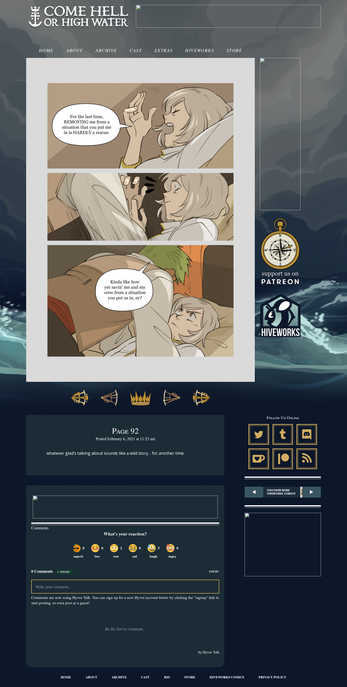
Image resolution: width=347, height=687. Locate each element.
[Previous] (109, 398)
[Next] (172, 398)
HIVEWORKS (199, 50)
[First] (79, 398)
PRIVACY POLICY (272, 677)
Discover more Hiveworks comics (281, 492)
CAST (136, 50)
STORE (234, 50)
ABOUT (74, 50)
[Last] (202, 398)
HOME (46, 50)
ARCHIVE (106, 50)
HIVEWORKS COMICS (227, 677)
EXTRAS (163, 50)
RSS (167, 677)
